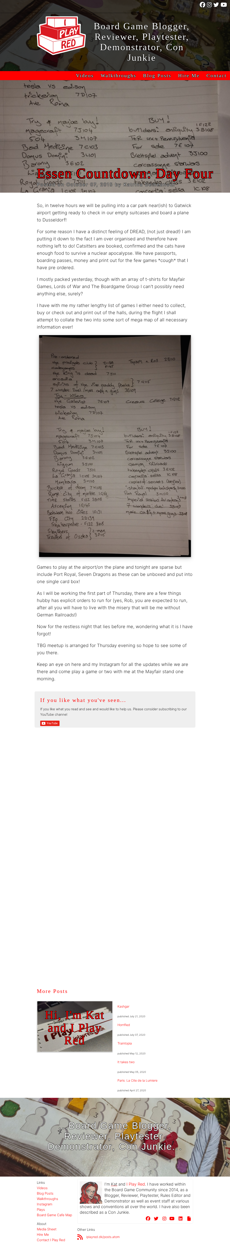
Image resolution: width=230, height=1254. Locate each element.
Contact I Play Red (51, 1240)
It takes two (126, 1062)
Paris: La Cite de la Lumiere (137, 1080)
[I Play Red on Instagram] (209, 6)
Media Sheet (46, 1229)
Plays (41, 1209)
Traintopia (124, 1043)
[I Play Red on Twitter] (216, 6)
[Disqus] (115, 804)
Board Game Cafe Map (54, 1215)
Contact (216, 75)
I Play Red (135, 1184)
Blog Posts (157, 75)
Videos (85, 75)
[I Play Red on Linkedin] (179, 1219)
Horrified (123, 1025)
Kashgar (123, 1006)
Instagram (44, 1204)
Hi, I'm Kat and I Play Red (74, 1027)
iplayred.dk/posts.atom (103, 1237)
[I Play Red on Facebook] (203, 6)
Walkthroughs (118, 75)
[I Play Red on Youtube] (224, 6)
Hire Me (189, 75)
